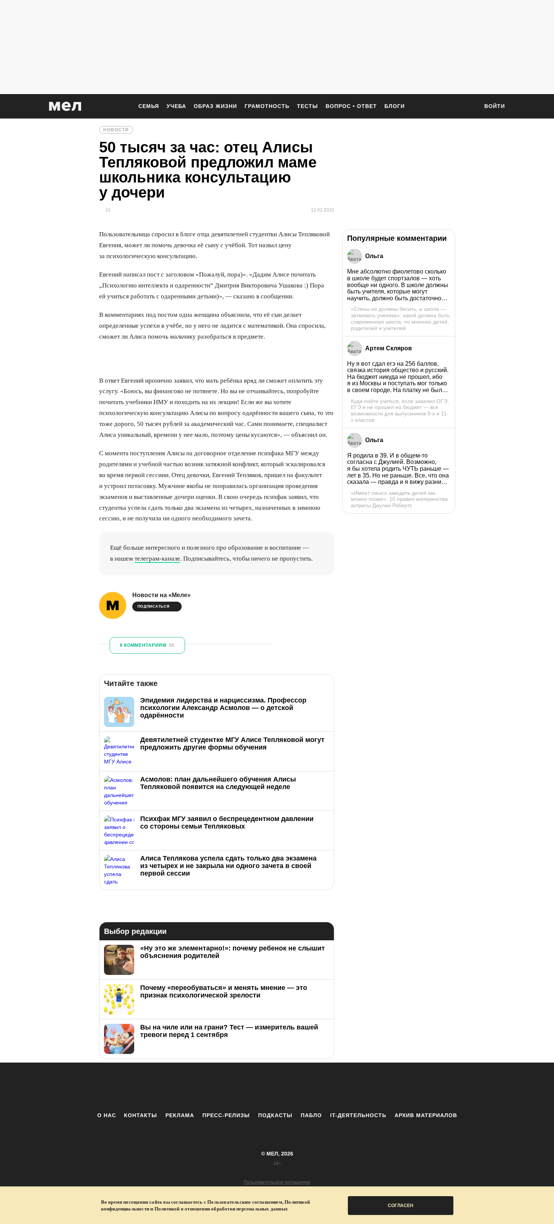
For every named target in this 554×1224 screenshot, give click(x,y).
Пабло (311, 1115)
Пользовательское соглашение (277, 1182)
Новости (116, 129)
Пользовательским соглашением (244, 1202)
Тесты (307, 106)
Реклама (179, 1115)
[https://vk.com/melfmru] (256, 1087)
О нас (106, 1115)
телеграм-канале (157, 558)
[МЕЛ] (65, 106)
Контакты (140, 1115)
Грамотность (267, 106)
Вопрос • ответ (351, 106)
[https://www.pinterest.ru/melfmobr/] (297, 1087)
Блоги (394, 106)
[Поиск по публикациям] (469, 106)
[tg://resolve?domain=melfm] (214, 1087)
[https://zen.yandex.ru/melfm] (235, 1087)
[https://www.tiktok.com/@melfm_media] (277, 1087)
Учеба (176, 106)
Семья (148, 106)
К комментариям (147, 645)
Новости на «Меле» (161, 595)
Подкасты (275, 1115)
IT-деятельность (358, 1115)
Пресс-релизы (226, 1115)
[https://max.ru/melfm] (339, 1087)
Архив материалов (426, 1115)
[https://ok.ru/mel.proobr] (318, 1087)
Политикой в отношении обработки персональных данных (221, 1209)
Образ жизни (215, 106)
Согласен (400, 1205)
